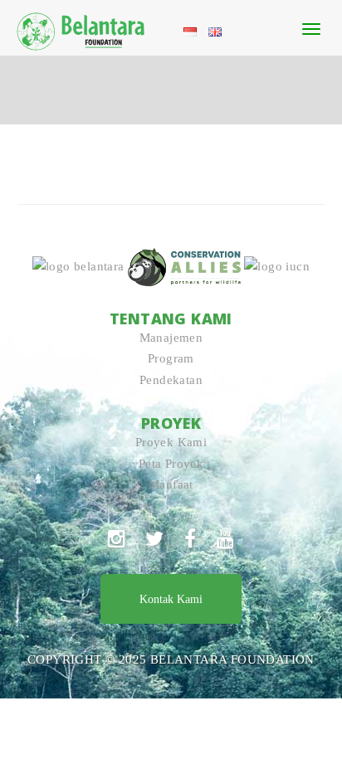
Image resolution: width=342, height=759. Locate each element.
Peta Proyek (171, 463)
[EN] (215, 30)
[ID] (190, 30)
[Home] (82, 28)
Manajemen (171, 337)
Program (171, 358)
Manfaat (171, 484)
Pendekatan (171, 380)
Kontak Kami (171, 599)
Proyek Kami (171, 442)
